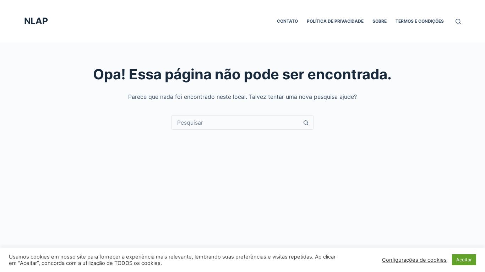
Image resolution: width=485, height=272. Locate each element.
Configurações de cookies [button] (414, 260)
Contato (287, 21)
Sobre (379, 21)
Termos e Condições (420, 21)
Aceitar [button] (464, 259)
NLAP (36, 21)
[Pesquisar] (458, 21)
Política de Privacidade (335, 21)
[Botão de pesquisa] (306, 122)
